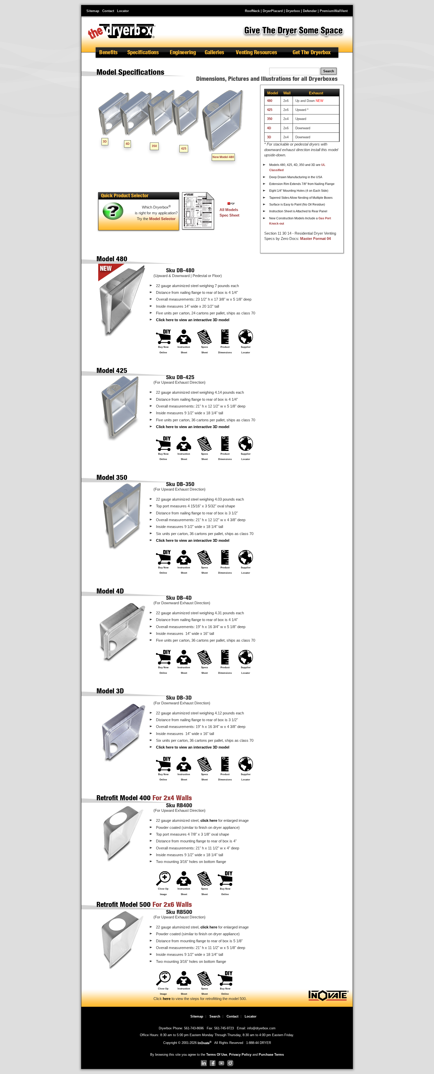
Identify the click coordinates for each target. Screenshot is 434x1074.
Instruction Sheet (184, 350)
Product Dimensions (225, 350)
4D (128, 144)
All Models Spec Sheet (229, 212)
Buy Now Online (163, 350)
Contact (108, 11)
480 (269, 101)
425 (183, 148)
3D (105, 141)
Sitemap (92, 11)
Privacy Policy (240, 1054)
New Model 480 (223, 157)
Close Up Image (163, 891)
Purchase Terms (271, 1054)
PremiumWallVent (334, 11)
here (167, 999)
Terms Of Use (216, 1054)
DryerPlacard (273, 11)
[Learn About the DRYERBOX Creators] (329, 1000)
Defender (310, 11)
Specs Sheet (204, 350)
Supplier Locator (246, 350)
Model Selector (162, 219)
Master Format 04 (315, 239)
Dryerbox (293, 11)
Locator (123, 11)
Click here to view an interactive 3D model (192, 320)
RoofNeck (252, 11)
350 (154, 146)
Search (214, 1016)
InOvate (204, 1043)
